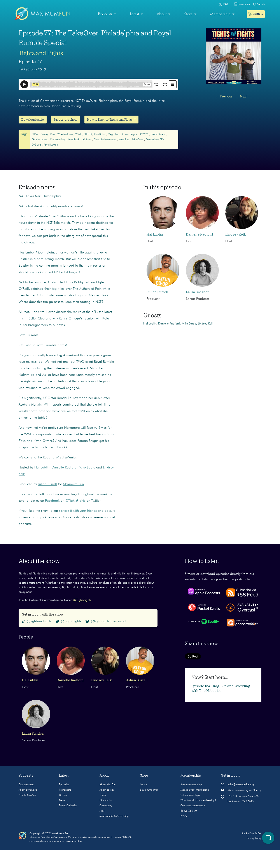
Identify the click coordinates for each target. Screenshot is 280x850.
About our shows (28, 790)
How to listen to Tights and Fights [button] (110, 119)
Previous (224, 96)
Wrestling (124, 139)
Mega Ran (114, 134)
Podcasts (105, 14)
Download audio (32, 119)
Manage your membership (195, 790)
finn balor (100, 134)
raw (53, 134)
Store (188, 14)
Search (261, 4)
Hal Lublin (41, 467)
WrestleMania (65, 134)
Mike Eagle (87, 467)
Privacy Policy (254, 838)
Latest (134, 14)
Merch (143, 784)
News (62, 800)
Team (103, 795)
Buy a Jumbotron (149, 790)
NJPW (35, 134)
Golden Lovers (40, 139)
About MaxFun (108, 784)
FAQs (183, 816)
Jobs (102, 811)
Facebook (52, 501)
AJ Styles (87, 139)
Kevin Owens (158, 134)
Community (106, 805)
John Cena (138, 139)
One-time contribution (192, 805)
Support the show (65, 119)
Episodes (64, 784)
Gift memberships (190, 795)
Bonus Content (188, 811)
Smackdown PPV (155, 139)
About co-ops (107, 790)
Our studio (106, 800)
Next (245, 96)
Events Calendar (68, 805)
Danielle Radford (64, 467)
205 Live (37, 145)
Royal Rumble (51, 145)
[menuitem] (107, 14)
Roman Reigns (130, 134)
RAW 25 (144, 134)
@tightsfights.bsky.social (108, 621)
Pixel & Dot (255, 833)
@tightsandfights (39, 621)
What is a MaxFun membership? (198, 800)
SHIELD (88, 134)
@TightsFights (75, 501)
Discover (63, 795)
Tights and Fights (41, 53)
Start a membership (191, 784)
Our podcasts (26, 784)
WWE (78, 134)
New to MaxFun (27, 795)
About (161, 14)
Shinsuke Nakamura (105, 139)
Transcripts (65, 790)
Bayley (45, 134)
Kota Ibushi (74, 139)
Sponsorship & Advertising (114, 816)
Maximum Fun (73, 484)
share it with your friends (79, 511)
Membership (220, 14)
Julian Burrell (47, 484)
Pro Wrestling (58, 139)
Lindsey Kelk (235, 234)
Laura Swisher (197, 292)
